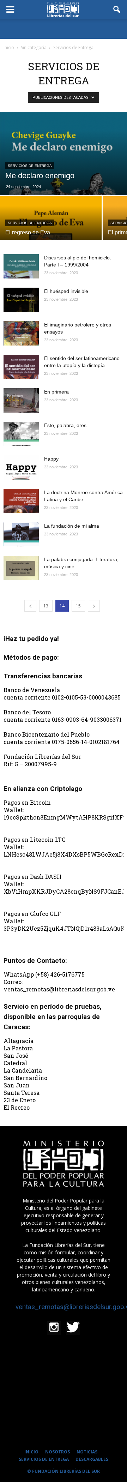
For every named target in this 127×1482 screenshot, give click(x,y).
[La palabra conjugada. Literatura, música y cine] (21, 568)
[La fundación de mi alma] (21, 534)
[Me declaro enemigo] (63, 153)
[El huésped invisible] (21, 300)
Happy (51, 459)
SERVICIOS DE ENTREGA (44, 1459)
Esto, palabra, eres (65, 425)
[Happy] (21, 467)
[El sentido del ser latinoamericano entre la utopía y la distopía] (21, 367)
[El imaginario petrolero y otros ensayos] (21, 333)
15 (78, 606)
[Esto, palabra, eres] (21, 434)
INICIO (31, 1452)
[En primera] (21, 400)
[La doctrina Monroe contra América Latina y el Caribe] (21, 501)
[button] (117, 9)
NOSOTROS (57, 1452)
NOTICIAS (87, 1452)
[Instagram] (54, 1328)
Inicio (9, 47)
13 (45, 606)
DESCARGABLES (91, 1459)
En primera (56, 392)
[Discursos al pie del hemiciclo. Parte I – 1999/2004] (21, 266)
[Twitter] (73, 1328)
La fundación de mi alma (71, 526)
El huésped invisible (66, 291)
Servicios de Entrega (30, 166)
